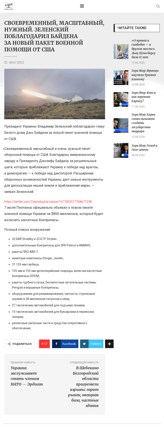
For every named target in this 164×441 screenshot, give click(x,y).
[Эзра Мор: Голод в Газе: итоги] (121, 150)
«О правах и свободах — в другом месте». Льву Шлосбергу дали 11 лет (143, 49)
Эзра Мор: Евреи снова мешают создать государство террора (143, 123)
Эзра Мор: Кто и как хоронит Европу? (144, 97)
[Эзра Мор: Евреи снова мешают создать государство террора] (121, 125)
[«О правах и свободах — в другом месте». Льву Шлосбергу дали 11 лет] (121, 51)
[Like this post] (45, 344)
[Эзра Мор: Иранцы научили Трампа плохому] (121, 77)
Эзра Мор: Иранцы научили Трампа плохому (145, 75)
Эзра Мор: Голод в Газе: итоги (144, 148)
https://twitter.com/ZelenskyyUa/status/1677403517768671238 (48, 201)
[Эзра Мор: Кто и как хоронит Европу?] (121, 99)
